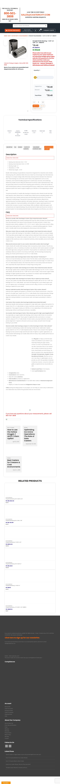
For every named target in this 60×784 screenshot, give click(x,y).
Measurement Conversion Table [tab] (37, 147)
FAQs (6, 716)
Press (6, 727)
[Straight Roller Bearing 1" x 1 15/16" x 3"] (30, 576)
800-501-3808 (10, 15)
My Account (7, 706)
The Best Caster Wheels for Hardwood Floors (16, 767)
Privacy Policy (8, 732)
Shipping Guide (8, 714)
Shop (9, 35)
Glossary (7, 729)
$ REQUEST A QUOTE (48, 30)
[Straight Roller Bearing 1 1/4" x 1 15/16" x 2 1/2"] (30, 489)
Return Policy (8, 734)
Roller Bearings (23, 35)
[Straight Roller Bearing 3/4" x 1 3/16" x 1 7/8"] (30, 511)
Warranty (7, 731)
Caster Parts (14, 35)
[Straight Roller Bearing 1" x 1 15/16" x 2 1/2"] (30, 532)
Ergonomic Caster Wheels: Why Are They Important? (18, 764)
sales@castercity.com (10, 643)
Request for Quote (37, 108)
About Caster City (9, 723)
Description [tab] (9, 147)
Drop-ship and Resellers (10, 725)
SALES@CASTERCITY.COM (35, 15)
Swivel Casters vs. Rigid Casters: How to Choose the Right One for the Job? (23, 754)
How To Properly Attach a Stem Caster (15, 761)
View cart (42, 105)
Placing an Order (9, 710)
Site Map (7, 736)
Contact (7, 738)
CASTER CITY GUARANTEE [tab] (26, 147)
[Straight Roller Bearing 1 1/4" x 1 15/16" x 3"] (30, 554)
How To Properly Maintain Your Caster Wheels (16, 757)
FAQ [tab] (15, 147)
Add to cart (35, 105)
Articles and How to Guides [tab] (48, 147)
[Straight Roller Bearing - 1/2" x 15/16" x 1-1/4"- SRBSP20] (30, 597)
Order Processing (9, 712)
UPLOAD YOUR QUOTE (13, 30)
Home (5, 35)
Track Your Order (9, 708)
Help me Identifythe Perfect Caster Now (27, 30)
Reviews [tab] (20, 147)
